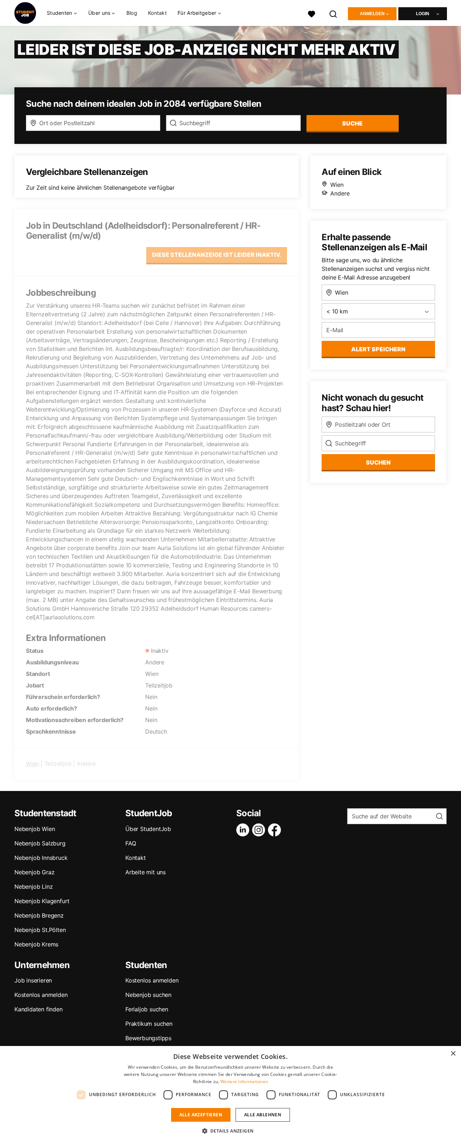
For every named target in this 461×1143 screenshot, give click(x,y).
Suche (352, 123)
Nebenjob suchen (148, 994)
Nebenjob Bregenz (39, 915)
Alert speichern (378, 349)
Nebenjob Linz (33, 886)
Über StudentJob (148, 828)
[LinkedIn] (244, 829)
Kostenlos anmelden (40, 994)
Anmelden (372, 13)
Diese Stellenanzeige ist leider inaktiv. (216, 254)
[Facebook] (276, 829)
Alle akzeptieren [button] (200, 1115)
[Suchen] (333, 13)
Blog (131, 13)
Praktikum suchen (149, 1023)
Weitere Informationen (244, 1081)
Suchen (378, 462)
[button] (230, 1130)
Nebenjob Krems (36, 944)
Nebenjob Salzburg (40, 843)
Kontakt (157, 13)
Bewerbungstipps (148, 1038)
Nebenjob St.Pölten (40, 929)
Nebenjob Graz (34, 872)
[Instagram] (260, 829)
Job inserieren (33, 980)
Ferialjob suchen (146, 1009)
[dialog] (230, 1094)
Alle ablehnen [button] (262, 1115)
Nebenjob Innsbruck (40, 857)
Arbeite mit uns (145, 872)
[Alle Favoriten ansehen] (311, 13)
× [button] (453, 1053)
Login (422, 13)
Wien (32, 763)
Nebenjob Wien (34, 828)
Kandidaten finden (38, 1009)
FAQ (130, 843)
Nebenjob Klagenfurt (42, 901)
